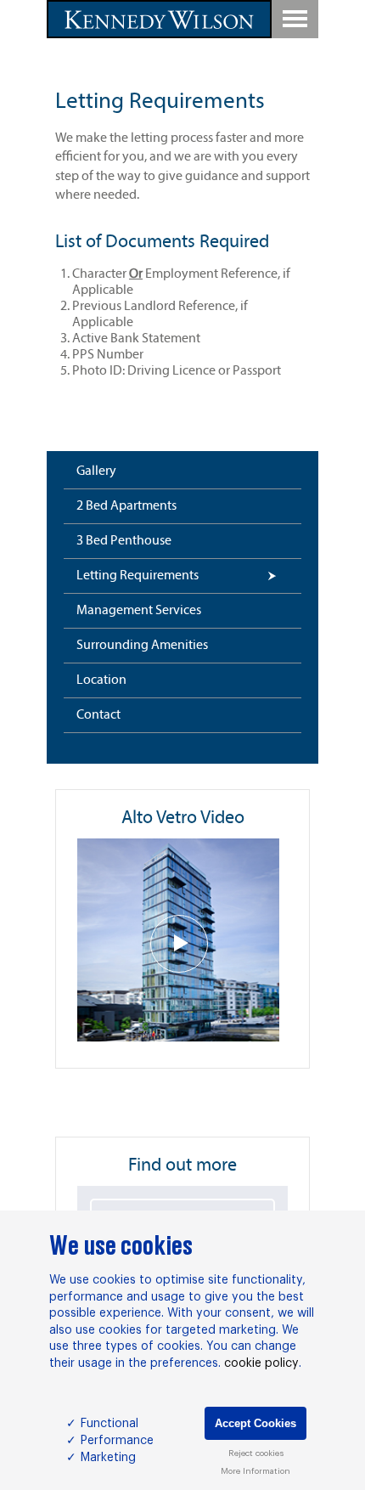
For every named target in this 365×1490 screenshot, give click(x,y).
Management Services (138, 611)
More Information (255, 1471)
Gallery (96, 471)
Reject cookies (256, 1453)
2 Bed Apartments (126, 506)
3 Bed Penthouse (123, 541)
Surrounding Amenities (142, 645)
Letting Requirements (137, 576)
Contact (98, 715)
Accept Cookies (255, 1423)
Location (101, 680)
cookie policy (261, 1363)
